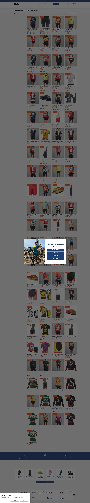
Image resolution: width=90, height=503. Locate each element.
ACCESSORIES (55, 258)
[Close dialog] (65, 240)
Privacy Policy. (20, 497)
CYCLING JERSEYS (55, 249)
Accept (15, 500)
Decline (24, 500)
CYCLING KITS (55, 255)
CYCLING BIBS (55, 252)
